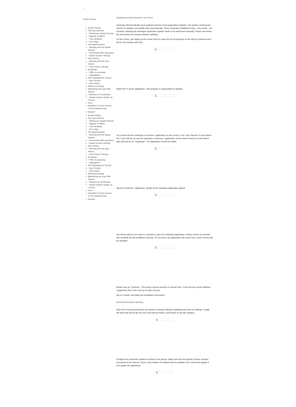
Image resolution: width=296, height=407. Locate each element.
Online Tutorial (89, 19)
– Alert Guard (94, 83)
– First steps (93, 42)
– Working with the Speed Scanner (99, 48)
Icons (90, 103)
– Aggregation (94, 75)
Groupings (92, 69)
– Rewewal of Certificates (99, 94)
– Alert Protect (94, 80)
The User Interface (96, 30)
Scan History (93, 58)
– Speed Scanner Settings (99, 55)
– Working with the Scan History (98, 62)
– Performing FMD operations (101, 53)
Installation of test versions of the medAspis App (100, 107)
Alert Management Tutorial (99, 78)
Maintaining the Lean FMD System (99, 90)
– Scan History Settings (98, 67)
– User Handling (95, 39)
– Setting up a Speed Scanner (101, 33)
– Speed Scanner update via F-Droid (100, 98)
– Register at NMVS (96, 36)
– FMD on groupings (97, 72)
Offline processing (96, 86)
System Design (94, 28)
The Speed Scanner (96, 44)
